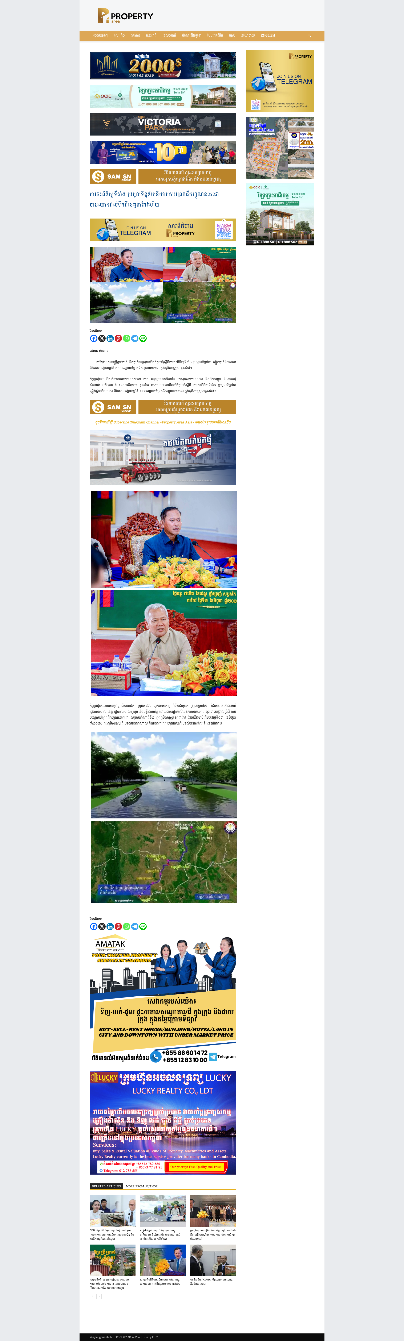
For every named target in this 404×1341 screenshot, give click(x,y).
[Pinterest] (118, 338)
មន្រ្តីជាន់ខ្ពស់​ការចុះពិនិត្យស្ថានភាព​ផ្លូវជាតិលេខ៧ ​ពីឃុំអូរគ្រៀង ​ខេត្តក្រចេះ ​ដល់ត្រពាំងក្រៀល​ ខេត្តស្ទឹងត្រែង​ (160, 1234)
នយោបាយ (248, 35)
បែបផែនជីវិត (215, 35)
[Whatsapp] (126, 338)
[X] (102, 338)
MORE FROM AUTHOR (142, 1186)
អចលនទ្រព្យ (100, 35)
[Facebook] (93, 338)
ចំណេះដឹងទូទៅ (191, 35)
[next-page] (99, 1296)
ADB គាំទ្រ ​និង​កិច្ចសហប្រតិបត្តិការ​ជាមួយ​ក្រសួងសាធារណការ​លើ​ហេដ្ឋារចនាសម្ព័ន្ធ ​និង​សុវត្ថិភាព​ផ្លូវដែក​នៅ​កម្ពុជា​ (112, 1234)
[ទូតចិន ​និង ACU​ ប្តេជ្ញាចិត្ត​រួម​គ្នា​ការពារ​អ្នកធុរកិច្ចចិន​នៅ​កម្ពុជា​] (213, 1260)
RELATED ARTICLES (106, 1186)
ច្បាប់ (232, 35)
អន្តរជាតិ (151, 35)
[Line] (143, 338)
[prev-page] (92, 1296)
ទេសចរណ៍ (169, 35)
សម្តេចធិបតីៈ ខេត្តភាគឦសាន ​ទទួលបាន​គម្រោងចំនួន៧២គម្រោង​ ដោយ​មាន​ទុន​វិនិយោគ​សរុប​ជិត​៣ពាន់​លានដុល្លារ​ (110, 1284)
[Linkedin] (110, 338)
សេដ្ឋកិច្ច (119, 35)
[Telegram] (134, 338)
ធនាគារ (135, 35)
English (268, 35)
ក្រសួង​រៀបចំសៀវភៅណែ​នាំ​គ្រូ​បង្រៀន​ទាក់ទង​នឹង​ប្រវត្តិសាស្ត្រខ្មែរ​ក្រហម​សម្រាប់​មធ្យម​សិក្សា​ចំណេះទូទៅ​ (213, 1234)
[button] (309, 36)
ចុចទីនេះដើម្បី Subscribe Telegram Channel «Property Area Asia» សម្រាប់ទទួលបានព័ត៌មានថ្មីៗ (163, 422)
